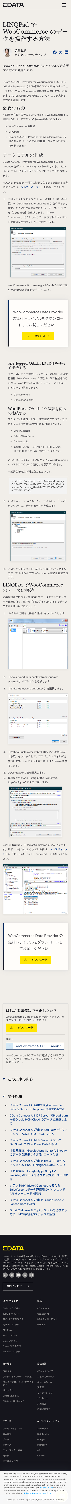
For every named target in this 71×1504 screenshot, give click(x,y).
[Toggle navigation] (63, 5)
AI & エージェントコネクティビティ (18, 1383)
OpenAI (41, 1455)
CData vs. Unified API (13, 1401)
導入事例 (7, 1434)
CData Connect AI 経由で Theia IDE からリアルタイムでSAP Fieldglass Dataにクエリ (38, 1163)
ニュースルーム (44, 1382)
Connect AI (43, 1313)
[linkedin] (5, 1275)
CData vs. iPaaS (11, 1395)
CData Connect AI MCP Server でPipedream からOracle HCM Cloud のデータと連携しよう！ (39, 1120)
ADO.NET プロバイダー (14, 1319)
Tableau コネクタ (11, 1351)
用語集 (6, 1455)
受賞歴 (40, 1387)
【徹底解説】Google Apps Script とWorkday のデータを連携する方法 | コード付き (39, 1175)
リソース (7, 1444)
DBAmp (41, 1324)
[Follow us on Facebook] (55, 52)
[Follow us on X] (60, 52)
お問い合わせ (14, 1286)
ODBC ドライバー (11, 1308)
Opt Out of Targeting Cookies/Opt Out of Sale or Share (35, 1499)
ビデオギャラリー (11, 1461)
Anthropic (42, 1428)
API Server (8, 1330)
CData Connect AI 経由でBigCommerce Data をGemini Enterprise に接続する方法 (37, 1107)
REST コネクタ (10, 1335)
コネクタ (7, 1371)
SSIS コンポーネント (47, 1319)
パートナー (8, 1390)
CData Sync (43, 1308)
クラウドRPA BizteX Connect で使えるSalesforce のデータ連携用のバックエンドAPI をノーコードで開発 (37, 1190)
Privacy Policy (46, 1487)
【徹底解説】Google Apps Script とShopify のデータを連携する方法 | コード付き (38, 1152)
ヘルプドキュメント (32, 187)
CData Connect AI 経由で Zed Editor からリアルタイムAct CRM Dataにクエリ (38, 1132)
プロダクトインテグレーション (18, 1376)
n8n (39, 1450)
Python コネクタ (11, 1324)
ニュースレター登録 (12, 1450)
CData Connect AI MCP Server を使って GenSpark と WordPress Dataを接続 (36, 1142)
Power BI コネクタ (12, 1346)
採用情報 (41, 1403)
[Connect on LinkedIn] (66, 52)
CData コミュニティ (13, 1428)
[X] (11, 1275)
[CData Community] (31, 1275)
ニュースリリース (45, 1376)
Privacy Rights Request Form (38, 1493)
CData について (45, 1371)
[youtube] (18, 1275)
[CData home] (16, 5)
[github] (24, 1275)
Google (41, 1439)
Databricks (43, 1434)
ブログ (6, 1439)
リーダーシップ (45, 1392)
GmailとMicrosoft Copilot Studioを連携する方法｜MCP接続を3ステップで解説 (38, 1212)
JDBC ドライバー (11, 1313)
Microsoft (42, 1444)
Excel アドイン (10, 1340)
